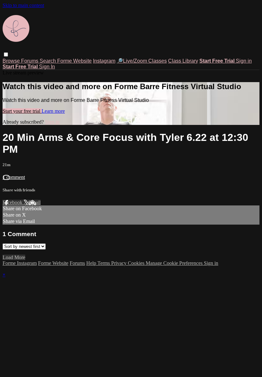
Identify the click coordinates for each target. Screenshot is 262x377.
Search (48, 61)
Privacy (119, 263)
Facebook (13, 202)
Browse (12, 61)
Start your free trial (22, 111)
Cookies (137, 263)
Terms (104, 263)
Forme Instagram (20, 263)
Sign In (47, 66)
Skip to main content (23, 5)
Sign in (244, 61)
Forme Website (74, 61)
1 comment (14, 177)
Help (91, 263)
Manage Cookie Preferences (175, 263)
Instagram (104, 61)
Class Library (183, 61)
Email (35, 202)
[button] (6, 54)
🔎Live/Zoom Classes (142, 61)
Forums (30, 61)
